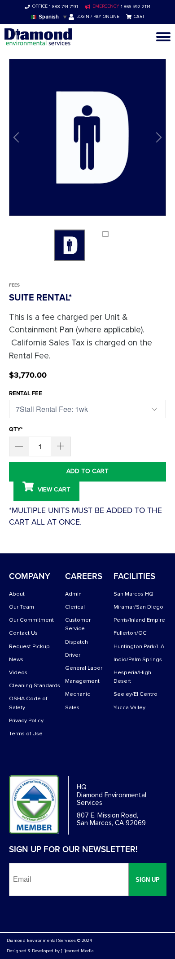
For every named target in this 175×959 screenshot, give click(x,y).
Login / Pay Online (97, 16)
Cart (139, 16)
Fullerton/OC (130, 633)
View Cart (53, 489)
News (16, 659)
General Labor (83, 668)
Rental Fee (25, 393)
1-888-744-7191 (63, 6)
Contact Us (23, 633)
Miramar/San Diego (138, 607)
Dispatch (76, 642)
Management (82, 681)
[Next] (157, 137)
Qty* (16, 429)
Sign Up (148, 879)
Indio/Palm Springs (138, 659)
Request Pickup (29, 646)
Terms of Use (26, 733)
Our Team (21, 607)
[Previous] (17, 137)
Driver (72, 655)
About (17, 594)
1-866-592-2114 (134, 6)
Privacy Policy (26, 720)
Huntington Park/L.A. (140, 646)
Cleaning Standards (34, 685)
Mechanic (77, 694)
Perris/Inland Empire (139, 620)
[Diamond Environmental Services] (38, 36)
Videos (18, 672)
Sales (72, 707)
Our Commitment (31, 620)
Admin (73, 594)
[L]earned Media (77, 951)
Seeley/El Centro (136, 694)
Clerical (75, 607)
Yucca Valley (129, 707)
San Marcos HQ (133, 594)
